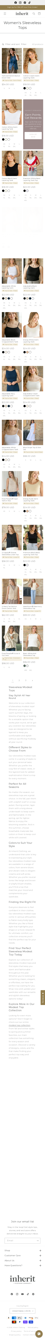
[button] (5, 13)
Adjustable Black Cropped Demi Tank (10, 341)
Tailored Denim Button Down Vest (11, 77)
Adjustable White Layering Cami (9, 287)
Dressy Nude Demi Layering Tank (30, 500)
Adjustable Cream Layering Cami (9, 235)
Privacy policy (16, 1331)
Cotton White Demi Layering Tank (10, 128)
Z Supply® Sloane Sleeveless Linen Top (10, 553)
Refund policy (33, 1327)
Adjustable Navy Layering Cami (8, 394)
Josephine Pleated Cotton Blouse (31, 235)
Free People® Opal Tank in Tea (10, 500)
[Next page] (32, 680)
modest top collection (19, 1025)
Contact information (30, 1335)
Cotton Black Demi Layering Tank (9, 179)
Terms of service (30, 1331)
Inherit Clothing (19, 1327)
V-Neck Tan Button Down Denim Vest (9, 607)
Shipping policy (15, 1335)
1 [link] (12, 680)
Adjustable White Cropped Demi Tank (10, 448)
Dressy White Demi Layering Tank (31, 341)
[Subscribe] (37, 1241)
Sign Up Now (33, 135)
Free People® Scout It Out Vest (11, 654)
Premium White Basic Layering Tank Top (32, 179)
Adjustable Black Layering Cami (30, 287)
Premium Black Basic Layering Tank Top (31, 553)
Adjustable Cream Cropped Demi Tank (31, 394)
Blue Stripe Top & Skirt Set (32, 448)
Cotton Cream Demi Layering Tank (31, 77)
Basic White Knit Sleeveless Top (29, 654)
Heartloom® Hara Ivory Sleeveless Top (32, 607)
